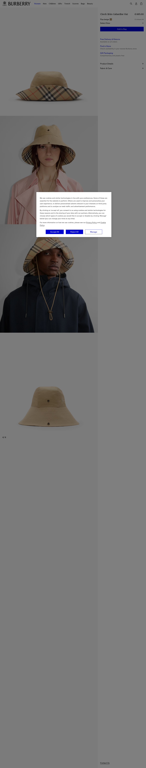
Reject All (74, 231)
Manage (93, 231)
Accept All (54, 231)
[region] (73, 214)
